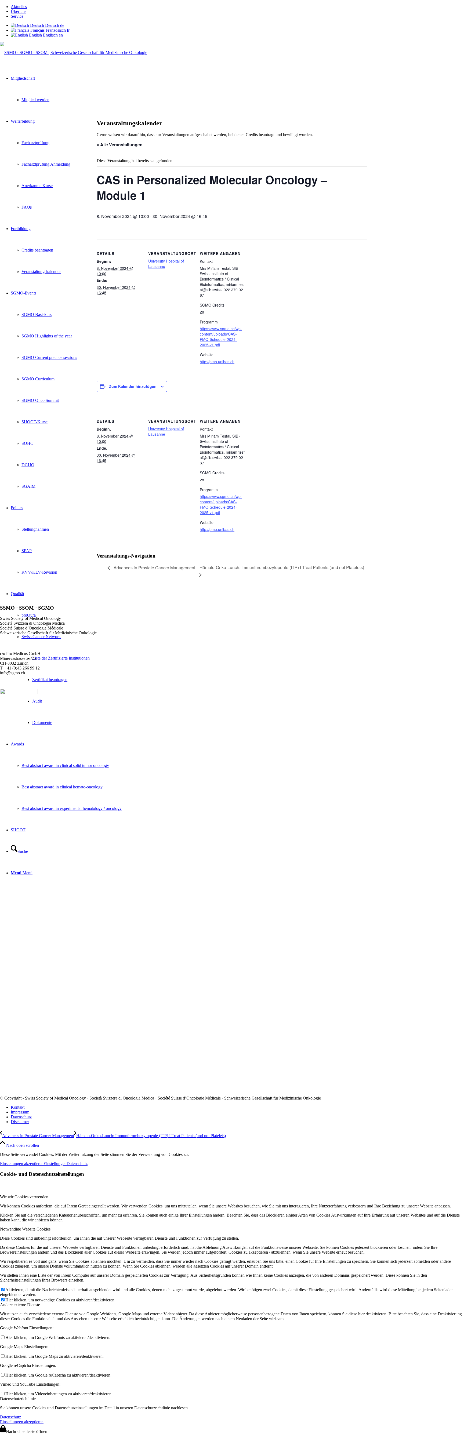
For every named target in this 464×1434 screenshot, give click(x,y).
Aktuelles (19, 6)
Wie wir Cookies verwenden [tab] (24, 1197)
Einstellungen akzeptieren (22, 1163)
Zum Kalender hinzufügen (133, 386)
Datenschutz (77, 1163)
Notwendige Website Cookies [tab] (25, 1229)
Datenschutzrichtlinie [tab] (18, 1398)
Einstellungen (55, 1163)
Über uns (18, 11)
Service (17, 16)
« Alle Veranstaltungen (120, 144)
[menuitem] (237, 6)
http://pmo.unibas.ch (217, 361)
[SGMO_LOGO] (73, 52)
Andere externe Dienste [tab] (20, 1304)
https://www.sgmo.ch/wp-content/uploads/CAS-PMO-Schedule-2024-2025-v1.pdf (221, 336)
